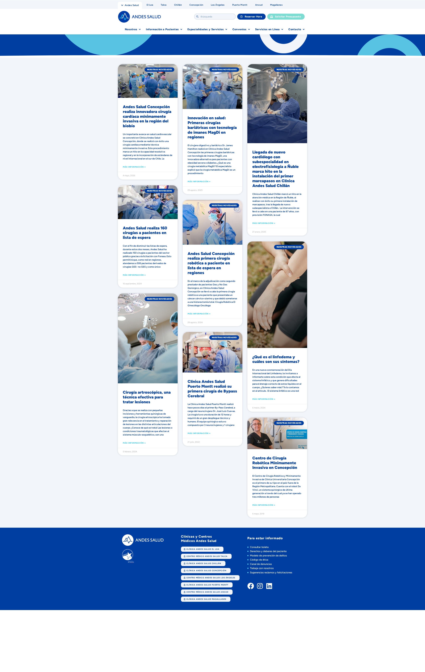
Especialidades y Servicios (205, 29)
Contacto (294, 29)
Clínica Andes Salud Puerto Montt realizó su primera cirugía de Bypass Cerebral (212, 388)
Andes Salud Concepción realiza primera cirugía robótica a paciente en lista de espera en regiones (211, 263)
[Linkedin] (269, 586)
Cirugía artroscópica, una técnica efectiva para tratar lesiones (147, 397)
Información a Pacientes (162, 29)
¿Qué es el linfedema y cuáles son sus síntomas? (275, 359)
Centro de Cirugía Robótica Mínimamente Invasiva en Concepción (274, 463)
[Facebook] (250, 586)
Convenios (239, 29)
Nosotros (131, 29)
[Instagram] (260, 586)
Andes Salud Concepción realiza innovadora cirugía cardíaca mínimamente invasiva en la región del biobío (147, 116)
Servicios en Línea (267, 29)
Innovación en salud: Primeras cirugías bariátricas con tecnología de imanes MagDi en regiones (212, 127)
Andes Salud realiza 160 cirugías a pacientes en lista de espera (145, 233)
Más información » (134, 167)
